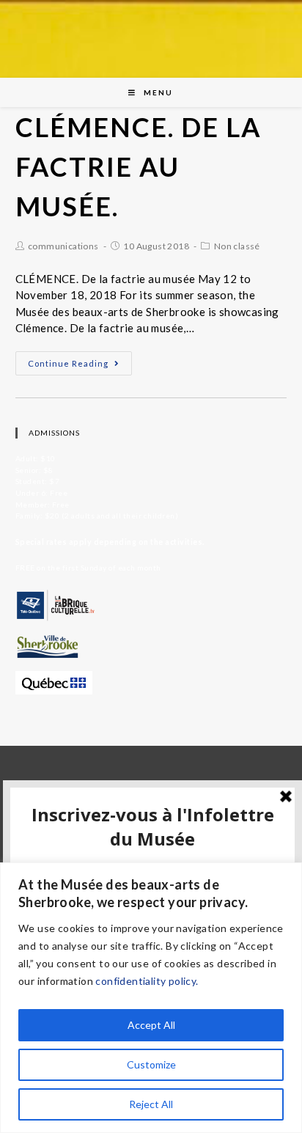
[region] (151, 997)
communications (63, 246)
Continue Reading (68, 363)
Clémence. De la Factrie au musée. (138, 166)
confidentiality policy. (146, 981)
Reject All (151, 1104)
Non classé (237, 246)
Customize (151, 1064)
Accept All (151, 1025)
